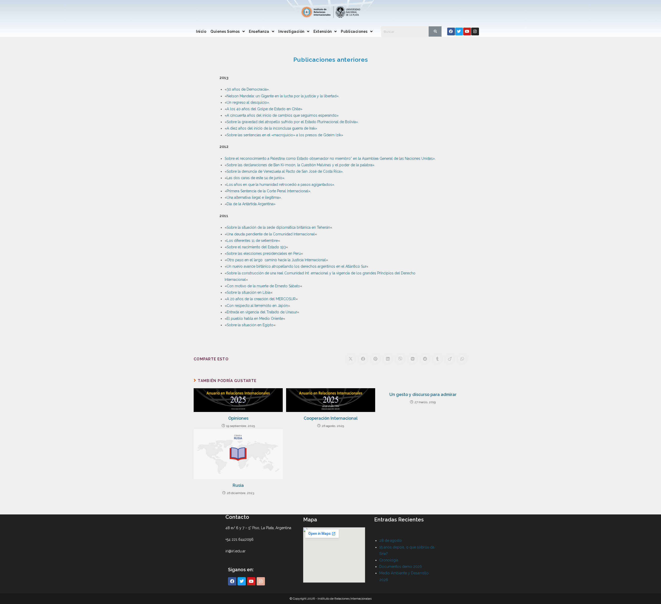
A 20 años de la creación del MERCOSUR (261, 299)
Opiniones (238, 418)
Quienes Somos (225, 31)
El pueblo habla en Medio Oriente (255, 318)
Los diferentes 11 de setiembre (252, 241)
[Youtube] (467, 31)
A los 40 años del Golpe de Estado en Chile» (264, 109)
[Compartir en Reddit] (425, 359)
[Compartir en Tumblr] (437, 359)
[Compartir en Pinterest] (375, 359)
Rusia (238, 485)
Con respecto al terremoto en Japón (257, 306)
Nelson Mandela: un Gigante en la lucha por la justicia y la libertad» (283, 96)
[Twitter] (459, 31)
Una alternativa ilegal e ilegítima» (254, 197)
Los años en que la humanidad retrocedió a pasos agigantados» (280, 184)
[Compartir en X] (350, 359)
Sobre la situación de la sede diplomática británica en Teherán (278, 227)
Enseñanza (259, 31)
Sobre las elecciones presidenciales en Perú (264, 253)
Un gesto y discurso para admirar (423, 394)
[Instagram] (475, 31)
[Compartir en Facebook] (363, 359)
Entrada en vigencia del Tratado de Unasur (262, 312)
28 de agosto (390, 540)
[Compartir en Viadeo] (450, 359)
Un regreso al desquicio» (248, 102)
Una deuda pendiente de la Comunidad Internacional (271, 234)
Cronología (388, 560)
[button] (227, 31)
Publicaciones (354, 31)
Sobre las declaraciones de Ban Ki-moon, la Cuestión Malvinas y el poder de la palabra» (300, 165)
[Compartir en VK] (412, 359)
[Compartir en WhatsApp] (462, 359)
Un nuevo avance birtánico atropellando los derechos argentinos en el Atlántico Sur (296, 266)
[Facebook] (451, 31)
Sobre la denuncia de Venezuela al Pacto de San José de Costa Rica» (285, 171)
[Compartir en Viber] (400, 359)
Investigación (291, 31)
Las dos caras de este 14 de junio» (255, 178)
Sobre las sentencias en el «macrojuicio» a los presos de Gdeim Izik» (285, 135)
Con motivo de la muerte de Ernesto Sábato (263, 286)
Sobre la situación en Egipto (250, 325)
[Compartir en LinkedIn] (388, 359)
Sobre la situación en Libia (248, 292)
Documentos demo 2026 (400, 567)
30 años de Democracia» (248, 89)
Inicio (201, 31)
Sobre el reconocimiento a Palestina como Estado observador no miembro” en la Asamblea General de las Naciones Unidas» (330, 158)
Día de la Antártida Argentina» (251, 204)
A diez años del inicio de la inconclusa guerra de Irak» (272, 128)
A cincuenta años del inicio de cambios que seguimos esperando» (283, 115)
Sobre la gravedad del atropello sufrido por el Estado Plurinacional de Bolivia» (292, 122)
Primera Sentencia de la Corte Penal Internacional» (268, 191)
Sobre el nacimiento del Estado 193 (256, 247)
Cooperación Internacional (331, 418)
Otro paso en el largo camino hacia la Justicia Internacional (276, 260)
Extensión (322, 31)
